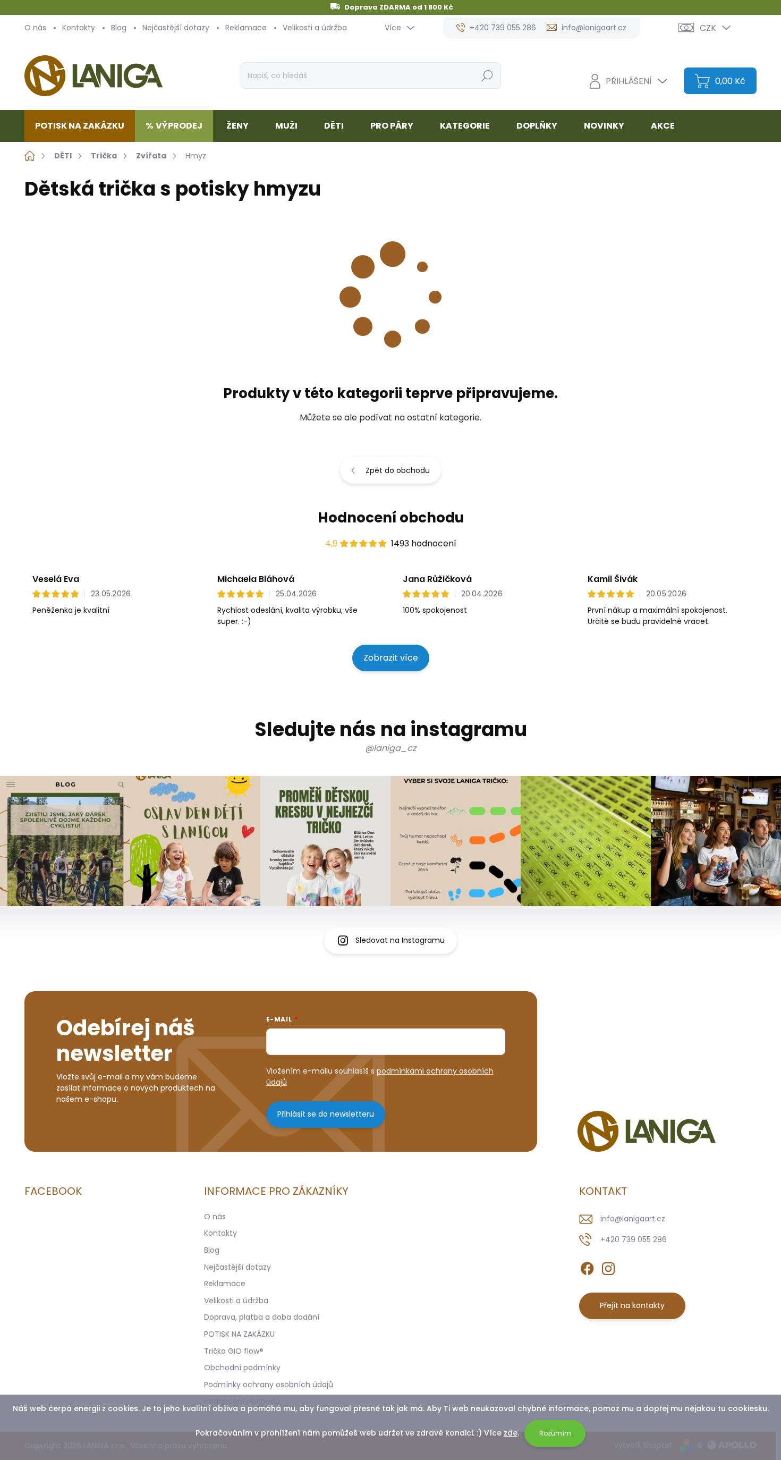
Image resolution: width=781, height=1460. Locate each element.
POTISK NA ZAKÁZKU (239, 1334)
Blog (118, 27)
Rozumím (555, 1433)
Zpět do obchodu (398, 470)
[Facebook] (587, 1267)
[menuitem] (83, 126)
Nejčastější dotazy (175, 27)
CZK (708, 28)
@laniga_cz (390, 748)
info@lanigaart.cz (632, 1218)
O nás (35, 27)
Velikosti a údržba (315, 27)
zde (510, 1433)
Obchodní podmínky (242, 1367)
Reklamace (246, 27)
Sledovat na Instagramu (400, 940)
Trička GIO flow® (234, 1351)
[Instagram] (608, 1267)
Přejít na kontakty (632, 1305)
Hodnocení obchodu (391, 517)
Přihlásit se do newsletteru (325, 1114)
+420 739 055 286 (633, 1239)
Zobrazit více (390, 658)
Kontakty (78, 27)
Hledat (487, 75)
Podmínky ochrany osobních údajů (268, 1384)
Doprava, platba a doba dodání (261, 1317)
